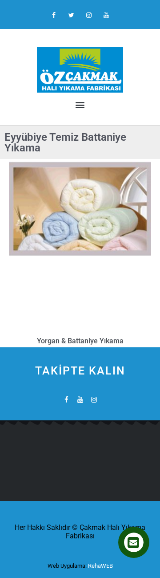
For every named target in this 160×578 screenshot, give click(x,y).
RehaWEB (100, 565)
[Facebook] (54, 15)
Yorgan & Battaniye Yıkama (80, 341)
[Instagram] (88, 15)
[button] (80, 104)
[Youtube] (106, 15)
